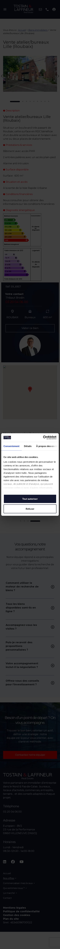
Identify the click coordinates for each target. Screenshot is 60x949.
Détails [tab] (28, 446)
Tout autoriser (30, 498)
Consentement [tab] (11, 446)
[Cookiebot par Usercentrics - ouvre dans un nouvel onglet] (43, 438)
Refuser (30, 509)
